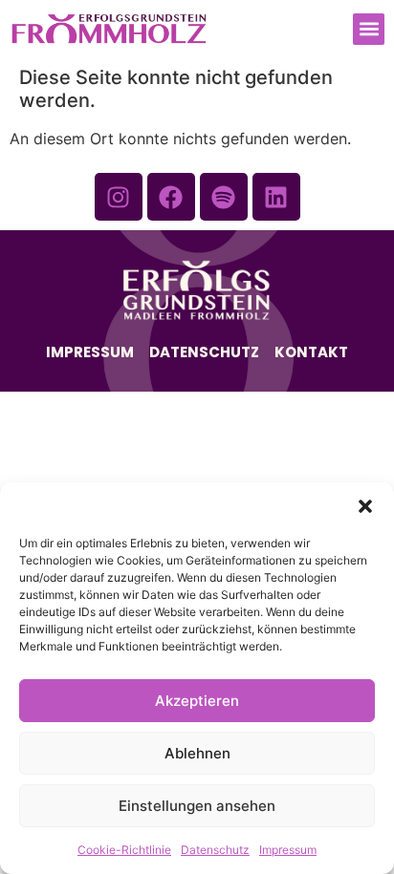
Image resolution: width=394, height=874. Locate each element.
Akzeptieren (197, 701)
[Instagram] (118, 197)
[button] (365, 506)
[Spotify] (224, 197)
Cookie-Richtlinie (124, 849)
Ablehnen (197, 753)
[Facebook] (171, 197)
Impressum (288, 849)
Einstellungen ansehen (197, 806)
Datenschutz (215, 849)
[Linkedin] (276, 197)
